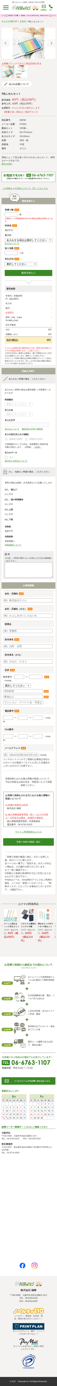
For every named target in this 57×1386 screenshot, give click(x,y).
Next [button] (51, 43)
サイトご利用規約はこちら (28, 832)
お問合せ (44, 10)
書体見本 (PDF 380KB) (32, 429)
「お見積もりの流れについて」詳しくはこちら (25, 188)
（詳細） (37, 447)
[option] (28, 43)
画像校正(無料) (16, 439)
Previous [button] (6, 43)
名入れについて (12, 243)
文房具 (23, 21)
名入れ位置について (19, 84)
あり (12, 457)
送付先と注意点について (16, 461)
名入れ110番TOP (9, 21)
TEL (50, 10)
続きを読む (7, 164)
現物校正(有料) (36, 439)
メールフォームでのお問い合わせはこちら (32, 1081)
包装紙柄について (13, 545)
